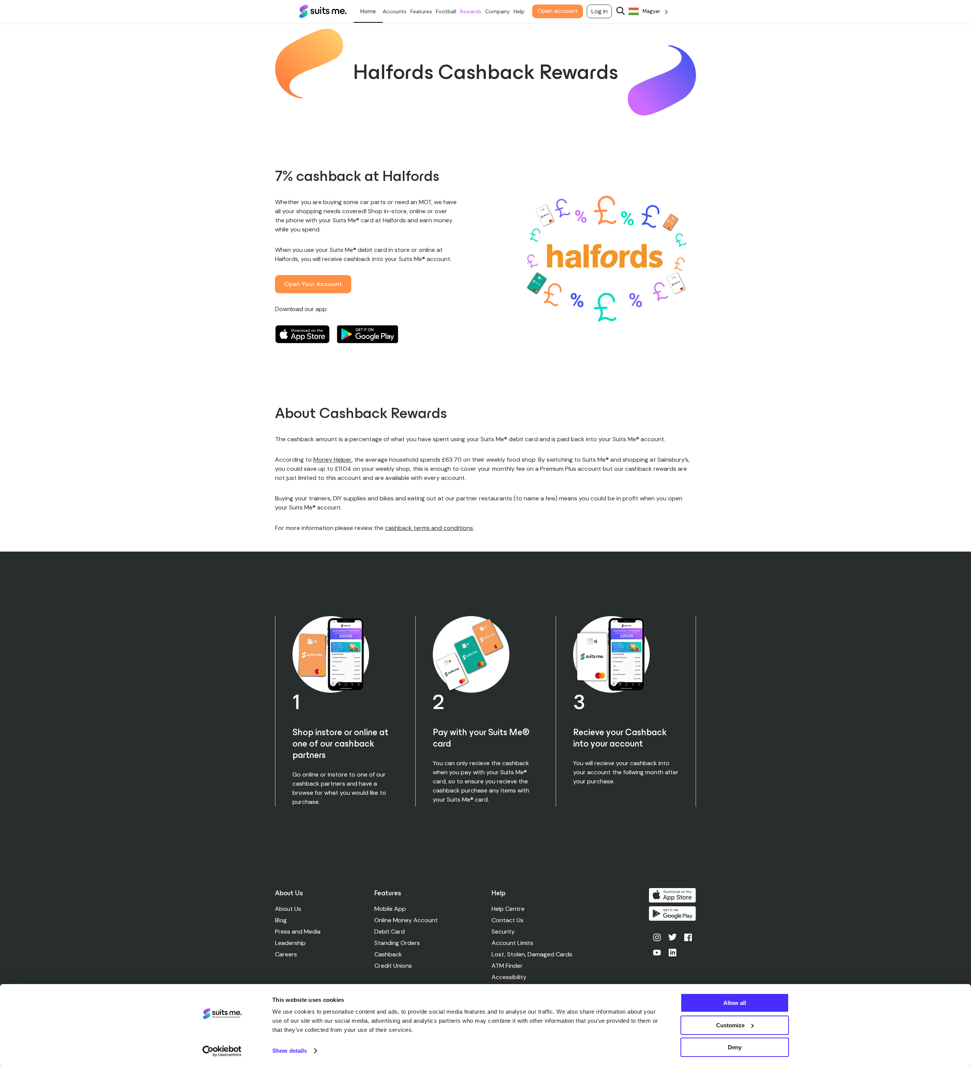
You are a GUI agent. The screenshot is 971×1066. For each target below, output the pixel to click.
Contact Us (507, 920)
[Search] (620, 11)
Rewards (470, 11)
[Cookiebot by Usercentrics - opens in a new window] (222, 1051)
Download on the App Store (302, 334)
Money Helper (332, 460)
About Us (288, 909)
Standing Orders (397, 943)
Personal (368, 11)
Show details (289, 1050)
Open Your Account (313, 284)
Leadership (290, 943)
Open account (557, 11)
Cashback (388, 954)
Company (497, 11)
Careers (286, 954)
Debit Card (389, 932)
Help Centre (508, 909)
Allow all (734, 1003)
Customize (730, 1025)
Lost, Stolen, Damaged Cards (532, 954)
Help (519, 11)
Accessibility (509, 977)
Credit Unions (393, 966)
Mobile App (390, 909)
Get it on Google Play (367, 334)
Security (503, 932)
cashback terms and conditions (429, 528)
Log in (599, 11)
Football (446, 11)
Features (421, 11)
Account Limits (512, 943)
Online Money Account (406, 920)
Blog (281, 920)
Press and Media (298, 932)
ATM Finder (507, 966)
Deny (735, 1047)
